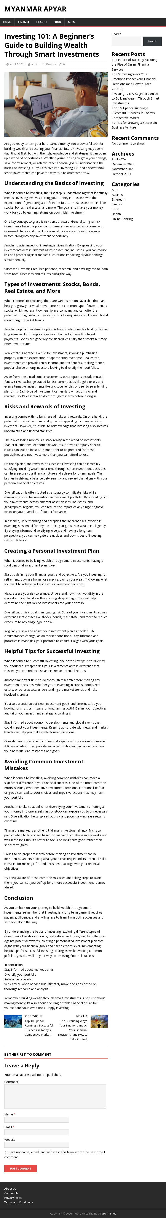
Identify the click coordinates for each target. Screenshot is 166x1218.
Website (10, 1140)
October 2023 (121, 174)
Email (8, 1127)
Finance (24, 22)
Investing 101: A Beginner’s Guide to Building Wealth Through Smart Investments (135, 98)
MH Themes (109, 1213)
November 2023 (123, 169)
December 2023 (123, 164)
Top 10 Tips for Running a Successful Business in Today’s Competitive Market (133, 113)
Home (7, 22)
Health (41, 22)
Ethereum (118, 199)
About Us (10, 1189)
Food (57, 22)
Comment (11, 1082)
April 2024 (119, 159)
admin (35, 64)
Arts (71, 22)
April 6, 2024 (17, 64)
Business (118, 195)
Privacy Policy (13, 1198)
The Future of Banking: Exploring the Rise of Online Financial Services (134, 64)
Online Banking (122, 219)
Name (9, 1114)
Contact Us (11, 1193)
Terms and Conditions (18, 1202)
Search (116, 34)
